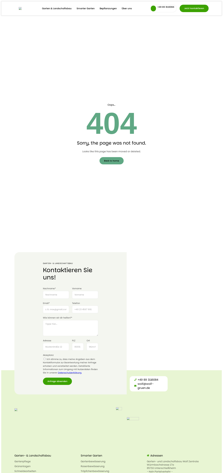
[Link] (20, 8)
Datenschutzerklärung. (70, 372)
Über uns (127, 8)
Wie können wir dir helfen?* (57, 317)
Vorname (77, 288)
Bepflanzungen (108, 8)
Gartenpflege (22, 461)
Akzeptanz (48, 355)
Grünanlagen (22, 466)
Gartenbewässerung (93, 461)
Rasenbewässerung (93, 466)
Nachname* (49, 288)
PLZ (73, 340)
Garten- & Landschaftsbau (32, 455)
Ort (88, 340)
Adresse (47, 340)
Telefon (76, 303)
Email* (46, 303)
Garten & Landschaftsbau (57, 8)
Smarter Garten (86, 8)
